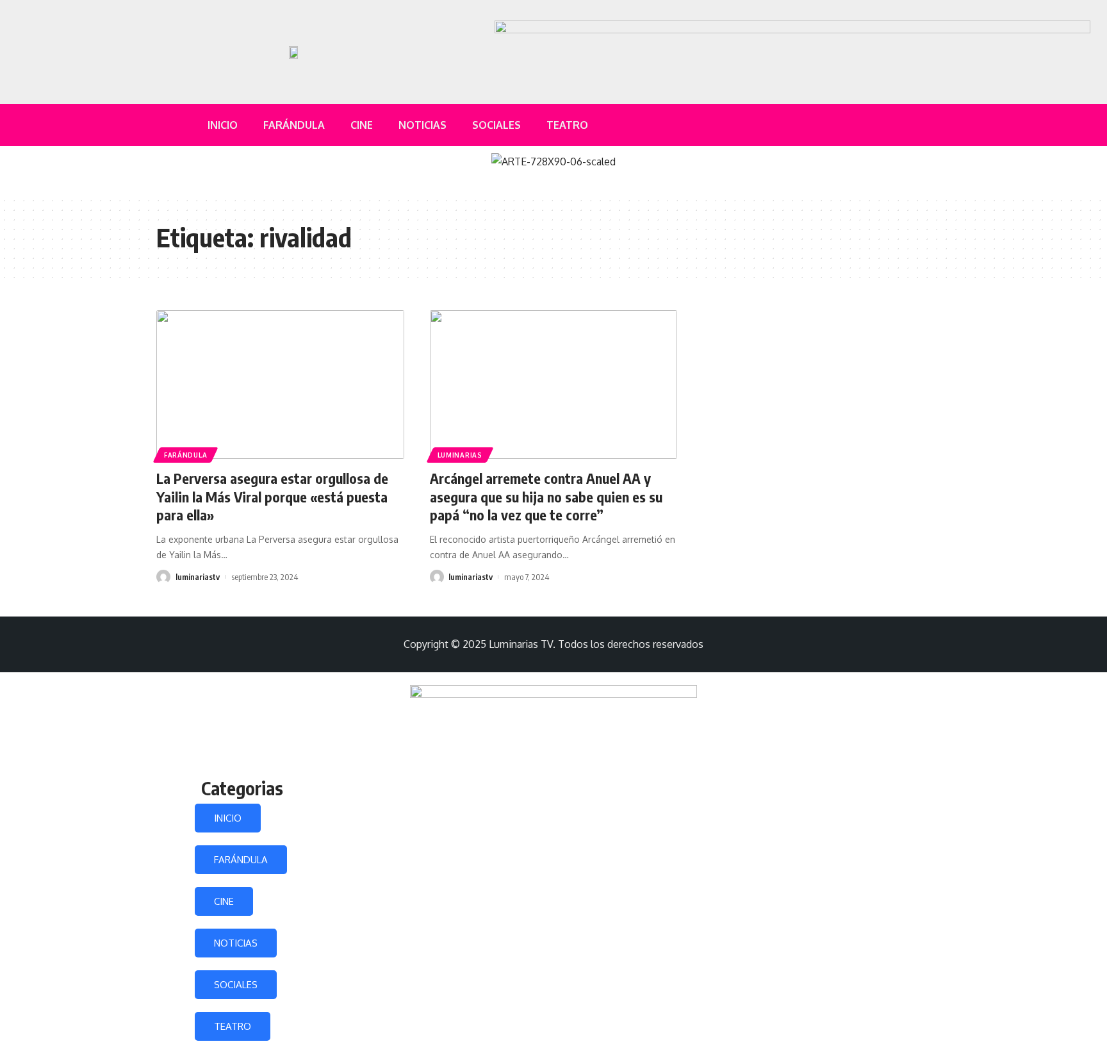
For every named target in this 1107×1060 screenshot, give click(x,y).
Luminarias (460, 455)
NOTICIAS (236, 943)
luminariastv (198, 577)
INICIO (228, 818)
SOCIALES (236, 985)
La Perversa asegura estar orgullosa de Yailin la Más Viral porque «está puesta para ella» (272, 496)
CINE (224, 901)
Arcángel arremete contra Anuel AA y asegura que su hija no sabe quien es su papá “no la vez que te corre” (546, 496)
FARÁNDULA (241, 860)
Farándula (185, 455)
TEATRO (232, 1026)
